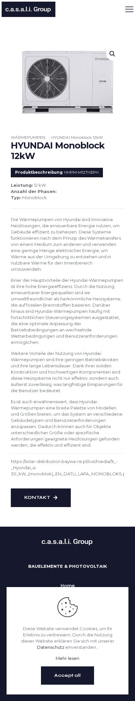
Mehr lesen (67, 658)
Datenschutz (50, 647)
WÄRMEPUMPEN (28, 137)
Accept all (67, 675)
